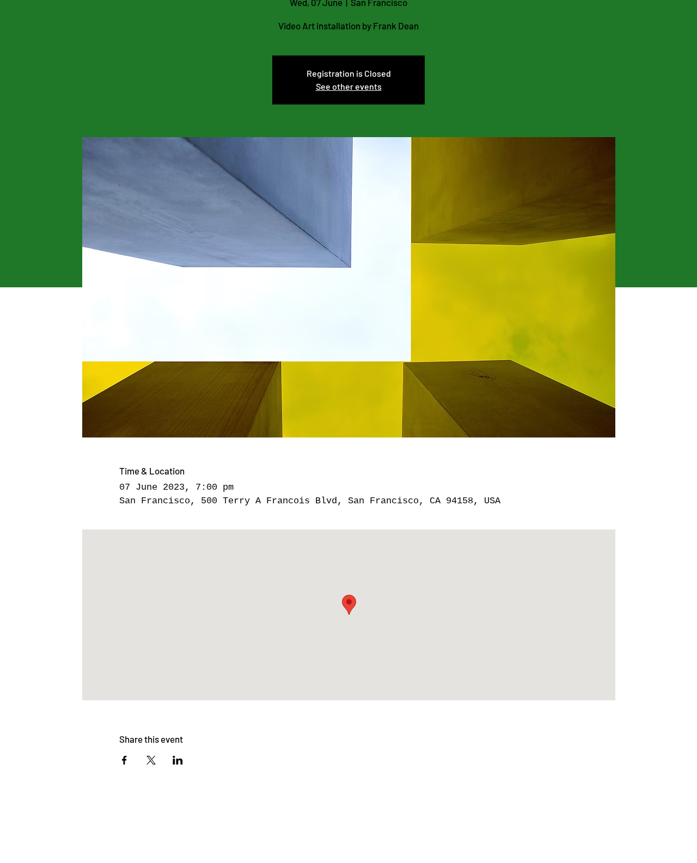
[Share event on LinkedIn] (178, 760)
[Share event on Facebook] (124, 760)
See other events (349, 86)
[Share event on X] (151, 760)
